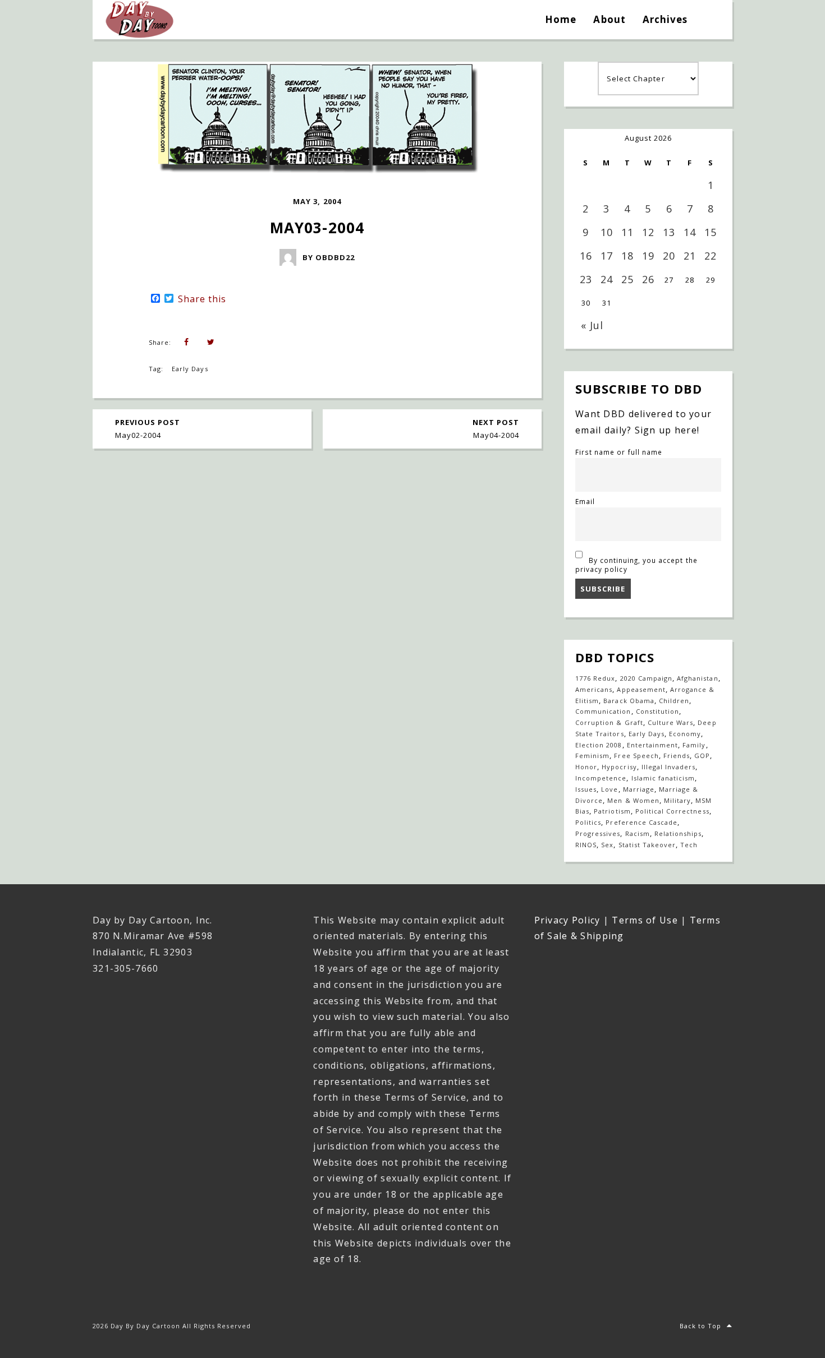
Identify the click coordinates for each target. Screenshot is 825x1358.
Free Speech (636, 755)
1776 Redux (595, 678)
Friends (676, 755)
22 (710, 255)
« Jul (592, 325)
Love (609, 789)
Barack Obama (628, 700)
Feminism (592, 755)
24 (607, 279)
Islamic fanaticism (663, 778)
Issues (586, 789)
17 (607, 255)
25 (627, 279)
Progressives (597, 833)
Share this (202, 298)
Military (677, 800)
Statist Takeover (647, 844)
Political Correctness (672, 811)
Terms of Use (644, 920)
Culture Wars (670, 722)
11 (627, 232)
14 (690, 232)
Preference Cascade (641, 822)
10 (607, 232)
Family (693, 745)
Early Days (190, 368)
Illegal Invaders (668, 767)
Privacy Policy (567, 920)
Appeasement (641, 689)
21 (690, 255)
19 (648, 255)
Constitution (657, 711)
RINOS (586, 844)
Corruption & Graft (609, 722)
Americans (593, 689)
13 (669, 232)
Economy (685, 733)
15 (710, 232)
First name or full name (618, 451)
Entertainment (653, 745)
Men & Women (633, 800)
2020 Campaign (646, 678)
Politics (588, 822)
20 (669, 255)
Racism (637, 833)
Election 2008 (598, 745)
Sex (607, 844)
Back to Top (700, 1326)
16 (586, 255)
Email (585, 501)
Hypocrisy (619, 767)
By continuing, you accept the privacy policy (636, 565)
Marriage (638, 789)
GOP (702, 755)
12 (648, 232)
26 (648, 279)
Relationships (678, 833)
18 (627, 255)
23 (586, 279)
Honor (586, 767)
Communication (603, 711)
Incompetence (600, 778)
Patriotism (612, 811)
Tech (689, 844)
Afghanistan (697, 678)
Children (674, 700)
